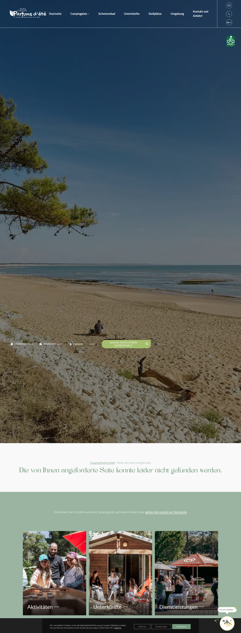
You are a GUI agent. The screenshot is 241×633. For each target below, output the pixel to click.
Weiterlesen (35, 537)
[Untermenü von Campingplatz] (89, 14)
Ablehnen (142, 626)
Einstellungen (161, 626)
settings (118, 628)
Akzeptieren (181, 626)
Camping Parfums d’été (102, 462)
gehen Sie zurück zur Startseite (166, 512)
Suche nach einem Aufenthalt (123, 344)
